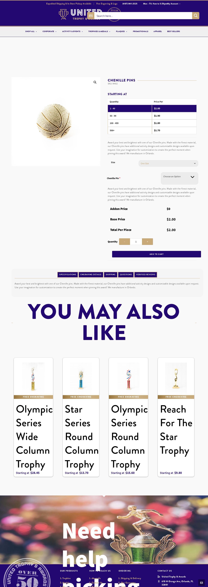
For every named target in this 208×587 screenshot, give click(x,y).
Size (113, 162)
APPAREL (158, 31)
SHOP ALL (30, 31)
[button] (95, 82)
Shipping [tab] (111, 274)
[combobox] (179, 178)
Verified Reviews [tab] (145, 274)
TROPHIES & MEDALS (98, 31)
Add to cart (157, 254)
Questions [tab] (126, 274)
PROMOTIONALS (140, 31)
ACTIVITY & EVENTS (71, 31)
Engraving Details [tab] (90, 274)
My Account (172, 3)
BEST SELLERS (173, 31)
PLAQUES (120, 31)
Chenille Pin (113, 178)
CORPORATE (48, 31)
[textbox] (172, 176)
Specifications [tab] (67, 274)
